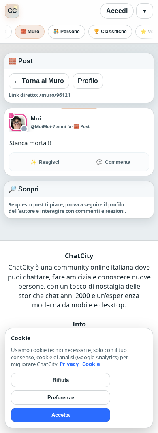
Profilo (88, 80)
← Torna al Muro (39, 80)
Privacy (69, 364)
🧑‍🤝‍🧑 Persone (66, 31)
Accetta (60, 415)
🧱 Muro (29, 31)
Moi (36, 118)
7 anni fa (62, 126)
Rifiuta (61, 380)
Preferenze (60, 397)
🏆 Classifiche (110, 31)
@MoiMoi (41, 126)
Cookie (91, 364)
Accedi (117, 10)
